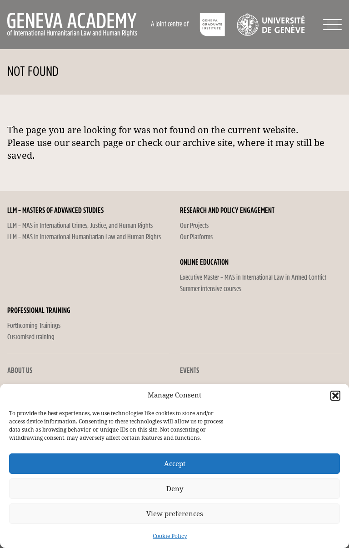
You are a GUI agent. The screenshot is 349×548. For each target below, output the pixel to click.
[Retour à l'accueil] (78, 24)
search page (97, 142)
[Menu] (332, 24)
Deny (174, 489)
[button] (335, 395)
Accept (174, 464)
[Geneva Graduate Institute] (212, 24)
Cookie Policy (170, 536)
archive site (208, 142)
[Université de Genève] (270, 24)
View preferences (174, 514)
